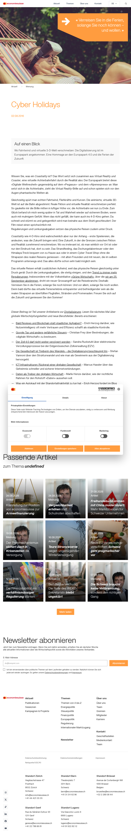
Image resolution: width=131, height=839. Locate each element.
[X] (5, 799)
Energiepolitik (68, 707)
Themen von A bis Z (71, 703)
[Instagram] (5, 792)
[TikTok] (5, 806)
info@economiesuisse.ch (37, 795)
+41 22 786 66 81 (33, 826)
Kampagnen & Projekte (37, 711)
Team (99, 707)
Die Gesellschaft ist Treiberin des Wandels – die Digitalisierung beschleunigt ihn (61, 351)
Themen (70, 3)
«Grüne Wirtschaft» (82, 277)
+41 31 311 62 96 (69, 794)
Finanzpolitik (67, 715)
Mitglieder (101, 715)
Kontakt (98, 3)
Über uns (84, 3)
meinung (29, 86)
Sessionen (30, 707)
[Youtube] (5, 828)
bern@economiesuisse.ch (73, 791)
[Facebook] (5, 821)
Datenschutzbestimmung (35, 758)
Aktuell (56, 3)
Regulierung (67, 723)
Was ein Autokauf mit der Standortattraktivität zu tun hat (48, 383)
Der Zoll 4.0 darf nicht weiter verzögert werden (43, 342)
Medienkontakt (104, 740)
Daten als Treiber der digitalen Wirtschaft (39, 374)
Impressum (77, 672)
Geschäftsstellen (105, 736)
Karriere (100, 719)
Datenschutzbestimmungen (56, 672)
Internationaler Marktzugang (75, 727)
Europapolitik (68, 719)
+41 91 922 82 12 (69, 826)
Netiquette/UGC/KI (33, 762)
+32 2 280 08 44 (104, 794)
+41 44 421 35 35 (33, 798)
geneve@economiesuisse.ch (38, 823)
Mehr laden (65, 611)
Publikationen (32, 703)
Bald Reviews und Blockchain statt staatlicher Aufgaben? (49, 323)
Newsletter (67, 739)
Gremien (100, 711)
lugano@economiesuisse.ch (74, 823)
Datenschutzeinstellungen (71, 758)
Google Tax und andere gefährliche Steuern (41, 332)
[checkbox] (4, 670)
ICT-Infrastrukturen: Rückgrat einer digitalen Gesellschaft (48, 365)
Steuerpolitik (67, 711)
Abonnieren (118, 663)
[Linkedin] (5, 814)
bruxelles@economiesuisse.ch (110, 791)
